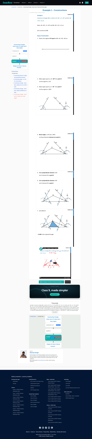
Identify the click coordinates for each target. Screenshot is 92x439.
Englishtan (68, 393)
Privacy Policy (46, 431)
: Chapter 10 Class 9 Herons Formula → (51, 282)
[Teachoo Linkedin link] (52, 427)
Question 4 (14, 56)
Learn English (68, 381)
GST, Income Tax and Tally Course (36, 381)
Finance (42, 2)
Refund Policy (53, 431)
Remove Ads (67, 281)
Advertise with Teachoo (61, 431)
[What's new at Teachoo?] (80, 2)
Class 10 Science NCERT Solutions (55, 422)
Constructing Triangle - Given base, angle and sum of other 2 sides (20, 84)
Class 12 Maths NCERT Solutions (54, 401)
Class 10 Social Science (35, 402)
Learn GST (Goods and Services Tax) (73, 387)
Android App (15, 381)
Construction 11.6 (53, 325)
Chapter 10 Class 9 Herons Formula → (19, 66)
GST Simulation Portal (34, 389)
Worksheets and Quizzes (35, 385)
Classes (23, 2)
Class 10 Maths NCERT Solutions (54, 396)
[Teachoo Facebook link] (40, 427)
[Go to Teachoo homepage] (7, 2)
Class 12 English (33, 406)
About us (28, 431)
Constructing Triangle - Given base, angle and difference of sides (20, 90)
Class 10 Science (33, 398)
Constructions (15, 71)
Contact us (33, 431)
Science (35, 2)
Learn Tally (68, 385)
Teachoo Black (40, 360)
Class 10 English (33, 400)
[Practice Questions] (82, 2)
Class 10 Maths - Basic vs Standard (72, 395)
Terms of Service (39, 431)
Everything (16, 2)
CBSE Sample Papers (70, 398)
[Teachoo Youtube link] (49, 427)
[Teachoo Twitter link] (46, 427)
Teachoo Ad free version (35, 383)
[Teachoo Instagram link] (43, 427)
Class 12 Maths (33, 404)
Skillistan (32, 387)
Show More (55, 312)
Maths (29, 2)
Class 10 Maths (33, 395)
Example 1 (19, 61)
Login (87, 2)
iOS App (14, 383)
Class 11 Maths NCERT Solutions (54, 398)
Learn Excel (68, 383)
